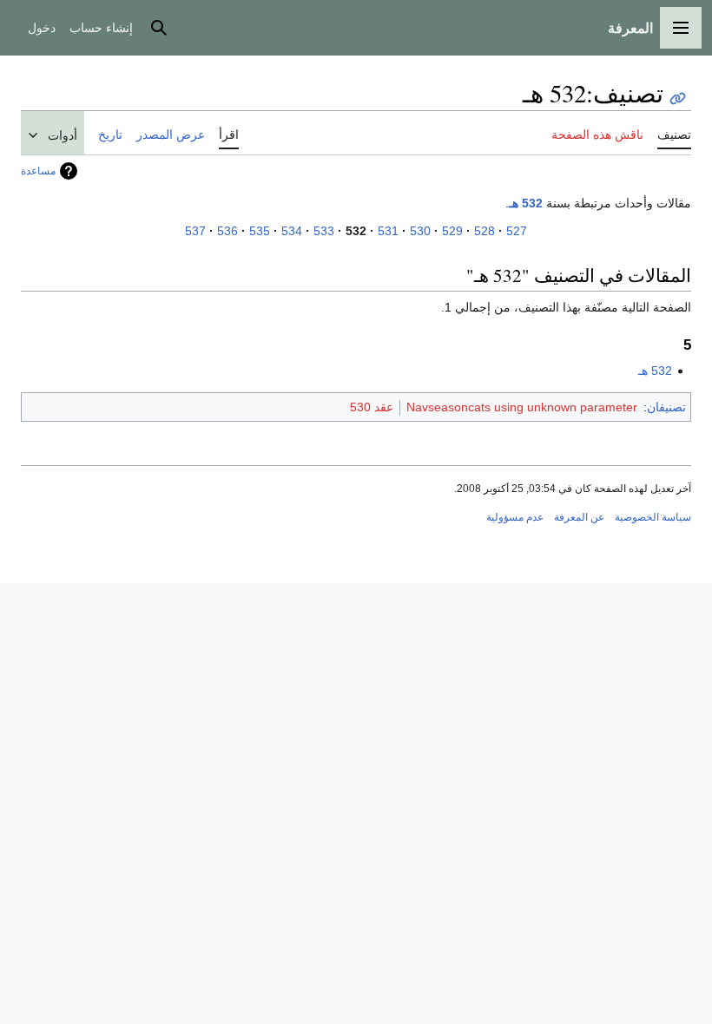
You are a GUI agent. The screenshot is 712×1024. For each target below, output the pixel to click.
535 (259, 231)
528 (484, 231)
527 (516, 231)
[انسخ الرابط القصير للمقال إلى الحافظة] (677, 98)
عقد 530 (371, 407)
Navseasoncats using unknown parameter (521, 407)
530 (420, 231)
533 (323, 231)
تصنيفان (666, 407)
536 (227, 231)
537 (195, 231)
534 (291, 231)
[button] (681, 28)
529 (452, 231)
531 (388, 231)
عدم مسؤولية (515, 517)
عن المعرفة (579, 517)
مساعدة (38, 171)
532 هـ (526, 203)
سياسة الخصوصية (653, 517)
